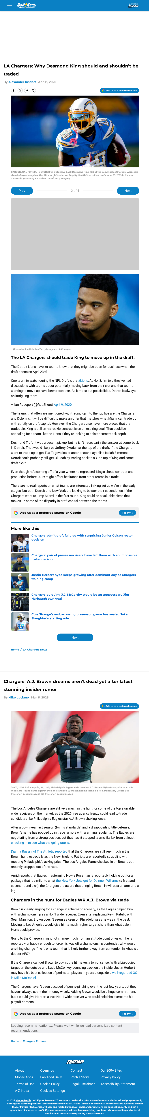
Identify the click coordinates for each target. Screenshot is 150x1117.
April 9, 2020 (63, 404)
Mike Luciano (18, 697)
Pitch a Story (80, 1077)
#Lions (83, 380)
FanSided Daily (51, 1077)
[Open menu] (9, 5)
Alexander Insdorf (22, 82)
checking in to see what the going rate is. (40, 843)
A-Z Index (22, 1091)
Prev (22, 191)
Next (128, 191)
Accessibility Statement (118, 1084)
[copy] (33, 90)
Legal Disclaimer (83, 1084)
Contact (76, 1070)
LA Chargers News (35, 649)
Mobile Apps (24, 1077)
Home (15, 649)
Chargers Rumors (34, 1041)
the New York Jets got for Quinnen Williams (87, 880)
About (19, 1070)
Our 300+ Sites (111, 1070)
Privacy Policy (111, 1077)
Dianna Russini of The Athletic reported (39, 851)
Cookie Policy (50, 1084)
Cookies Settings (52, 1091)
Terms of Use (24, 1084)
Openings (47, 1070)
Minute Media (23, 1100)
